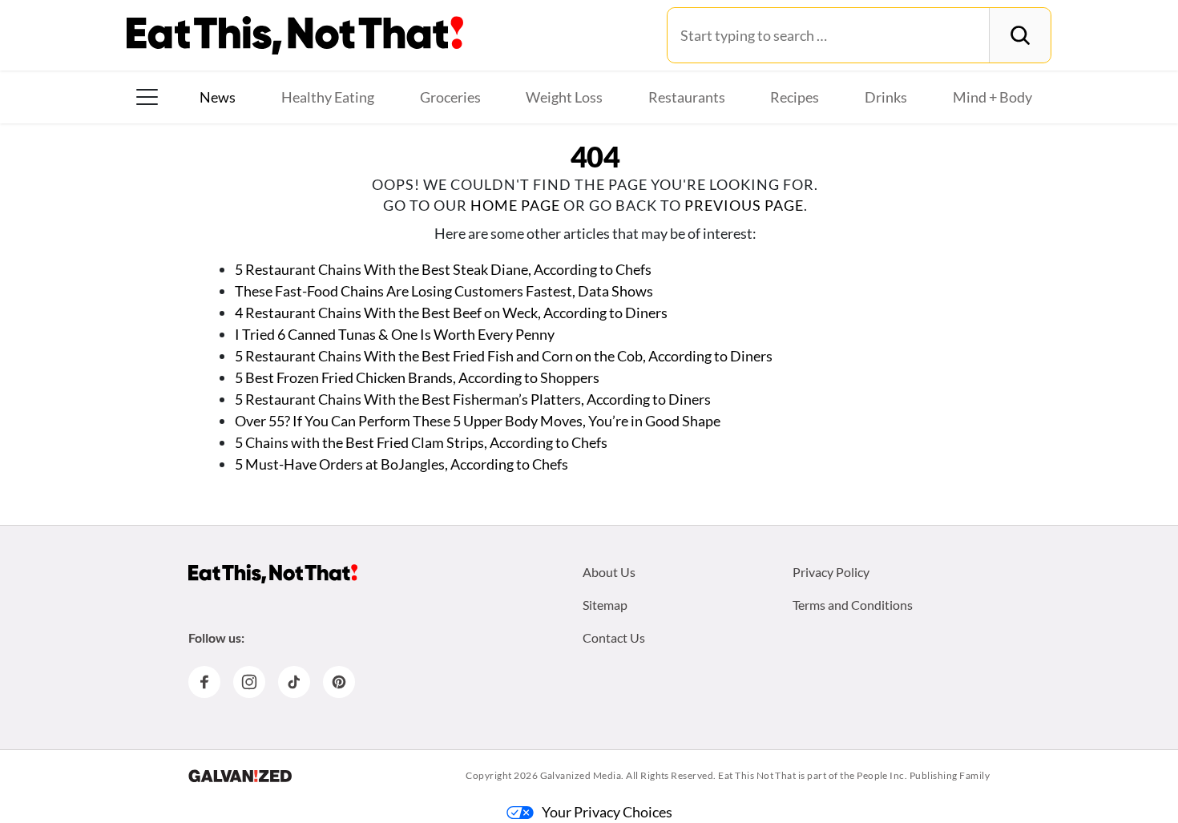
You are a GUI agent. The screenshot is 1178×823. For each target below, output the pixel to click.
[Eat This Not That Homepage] (295, 35)
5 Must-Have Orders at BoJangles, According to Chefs (401, 464)
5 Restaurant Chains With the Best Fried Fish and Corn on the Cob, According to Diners (504, 356)
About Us (609, 571)
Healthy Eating (327, 97)
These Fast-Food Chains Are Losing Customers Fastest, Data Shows (444, 291)
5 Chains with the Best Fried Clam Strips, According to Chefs (421, 442)
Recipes (794, 97)
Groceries (450, 97)
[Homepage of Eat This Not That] (273, 574)
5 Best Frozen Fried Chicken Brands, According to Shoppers (417, 377)
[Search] (1020, 35)
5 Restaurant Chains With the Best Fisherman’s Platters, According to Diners (473, 399)
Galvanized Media (581, 775)
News (218, 97)
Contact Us (614, 637)
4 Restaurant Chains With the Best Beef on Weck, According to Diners (451, 312)
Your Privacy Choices (607, 812)
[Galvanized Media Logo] (240, 775)
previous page (744, 205)
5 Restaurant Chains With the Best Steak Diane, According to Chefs (443, 269)
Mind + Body (992, 97)
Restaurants (686, 97)
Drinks (886, 97)
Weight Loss (564, 97)
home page (515, 205)
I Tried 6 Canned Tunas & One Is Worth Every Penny (395, 334)
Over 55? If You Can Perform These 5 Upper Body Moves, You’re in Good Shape (477, 421)
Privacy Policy (831, 571)
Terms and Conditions (853, 604)
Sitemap (605, 604)
